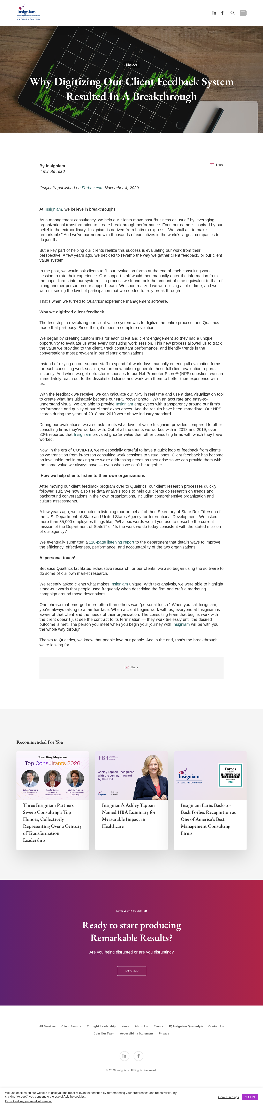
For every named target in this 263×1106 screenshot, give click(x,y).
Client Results (71, 1026)
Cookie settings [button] (228, 1097)
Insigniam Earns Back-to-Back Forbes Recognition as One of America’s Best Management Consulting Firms (208, 819)
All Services (47, 1026)
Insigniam (55, 166)
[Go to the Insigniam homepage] (28, 11)
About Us (141, 1026)
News (131, 64)
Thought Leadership (101, 1026)
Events (158, 1026)
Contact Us (216, 1026)
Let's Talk (131, 971)
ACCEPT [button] (250, 1097)
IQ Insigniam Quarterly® (186, 1026)
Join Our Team (104, 1033)
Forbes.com (93, 188)
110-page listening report (111, 542)
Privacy (164, 1033)
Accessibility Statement (136, 1033)
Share (220, 164)
